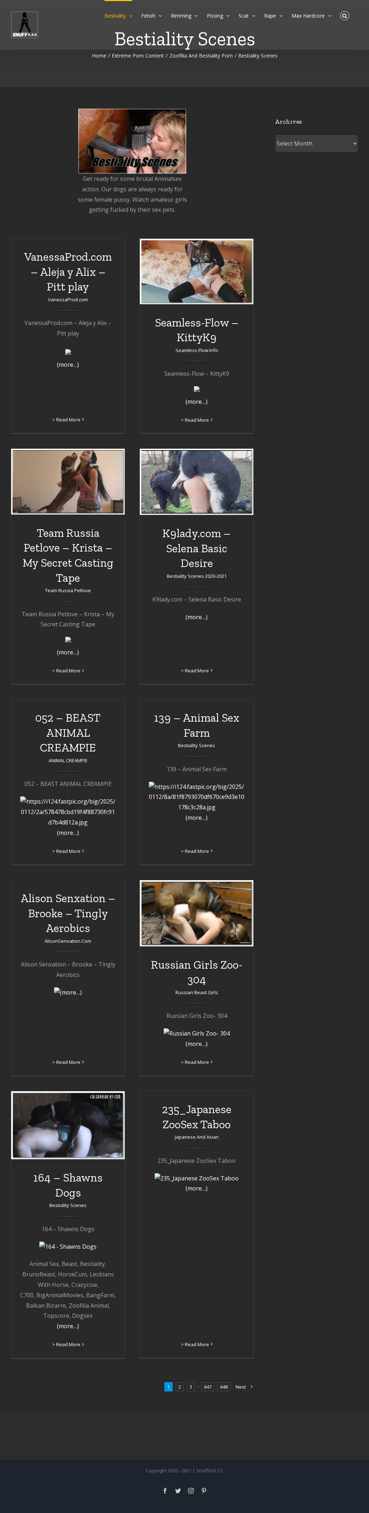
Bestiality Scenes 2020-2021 (197, 576)
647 (208, 1387)
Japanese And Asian (197, 1137)
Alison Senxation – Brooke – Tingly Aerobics (68, 913)
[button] (344, 15)
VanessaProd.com (68, 299)
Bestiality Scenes (196, 745)
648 (224, 1387)
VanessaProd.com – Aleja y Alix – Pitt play (68, 271)
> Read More (66, 419)
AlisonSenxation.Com (68, 941)
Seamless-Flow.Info (196, 350)
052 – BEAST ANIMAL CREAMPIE (68, 732)
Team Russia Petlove (68, 590)
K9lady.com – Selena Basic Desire (197, 548)
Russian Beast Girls (196, 992)
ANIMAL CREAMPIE (68, 760)
